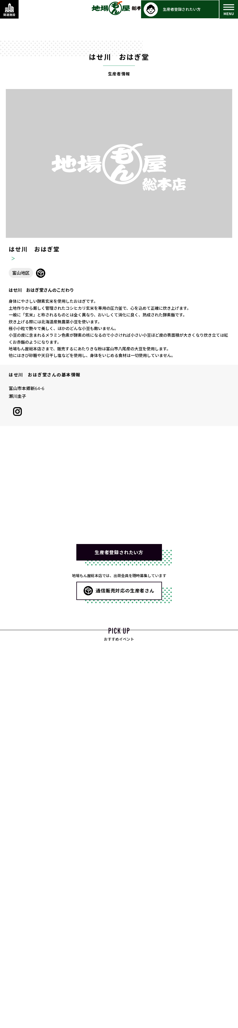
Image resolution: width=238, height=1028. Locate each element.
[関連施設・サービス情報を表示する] (9, 9)
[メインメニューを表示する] (228, 9)
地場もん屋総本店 (119, 8)
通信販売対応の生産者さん (125, 590)
